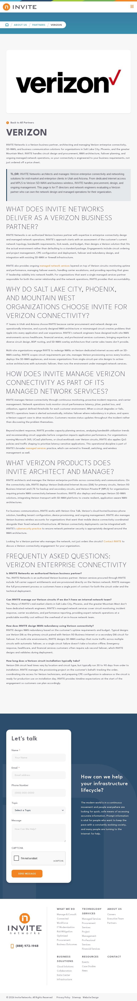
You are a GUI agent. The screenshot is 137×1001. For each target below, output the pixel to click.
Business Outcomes (67, 945)
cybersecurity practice (28, 528)
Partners (38, 25)
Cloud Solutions (65, 967)
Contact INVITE (112, 541)
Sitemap (76, 998)
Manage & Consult (66, 915)
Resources (90, 956)
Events (85, 962)
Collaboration (64, 971)
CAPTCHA (17, 848)
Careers (111, 915)
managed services (36, 448)
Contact (114, 956)
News (85, 971)
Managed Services (91, 919)
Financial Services (91, 949)
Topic (15, 803)
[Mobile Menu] (131, 7)
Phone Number (20, 785)
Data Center (63, 975)
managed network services (55, 266)
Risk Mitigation (64, 932)
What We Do (66, 909)
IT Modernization (66, 927)
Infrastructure (64, 980)
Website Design (91, 998)
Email (15, 768)
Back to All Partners (22, 122)
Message (16, 820)
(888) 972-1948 (27, 946)
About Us (20, 25)
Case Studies (89, 966)
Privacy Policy (63, 998)
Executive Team (115, 919)
